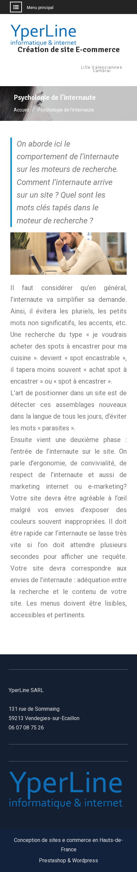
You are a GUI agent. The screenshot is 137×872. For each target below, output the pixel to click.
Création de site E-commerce (69, 49)
